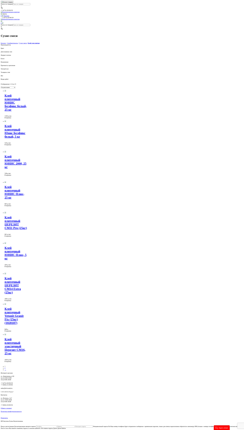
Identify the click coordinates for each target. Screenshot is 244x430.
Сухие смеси (23, 43)
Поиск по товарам (7, 4)
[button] (222, 427)
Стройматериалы (12, 43)
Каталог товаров (8, 2)
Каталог (3, 43)
